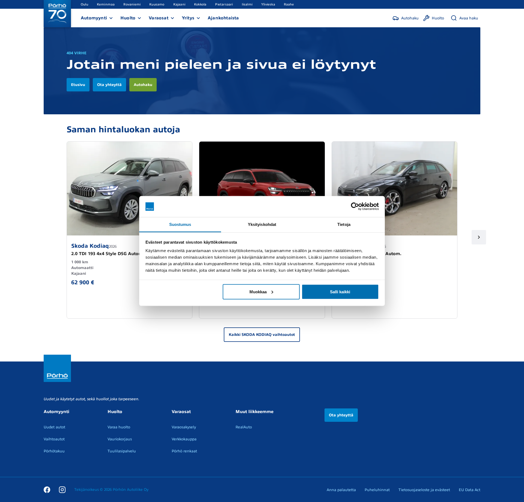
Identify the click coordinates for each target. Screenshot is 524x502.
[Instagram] (62, 489)
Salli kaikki (340, 291)
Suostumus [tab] (180, 224)
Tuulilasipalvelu (122, 451)
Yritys (188, 18)
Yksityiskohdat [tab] (262, 224)
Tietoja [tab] (343, 224)
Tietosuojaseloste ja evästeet (424, 490)
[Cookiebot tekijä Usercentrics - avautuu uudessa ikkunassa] (355, 206)
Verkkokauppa (184, 439)
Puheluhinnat (377, 490)
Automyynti (94, 18)
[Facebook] (47, 489)
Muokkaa (258, 291)
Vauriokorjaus (120, 439)
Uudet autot (54, 427)
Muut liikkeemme (254, 411)
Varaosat (158, 18)
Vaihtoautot (54, 439)
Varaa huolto (119, 427)
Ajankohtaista (223, 18)
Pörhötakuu (54, 451)
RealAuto (244, 427)
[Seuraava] (479, 237)
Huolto (127, 18)
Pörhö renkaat (184, 451)
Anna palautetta (341, 490)
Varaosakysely (184, 427)
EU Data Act (469, 490)
